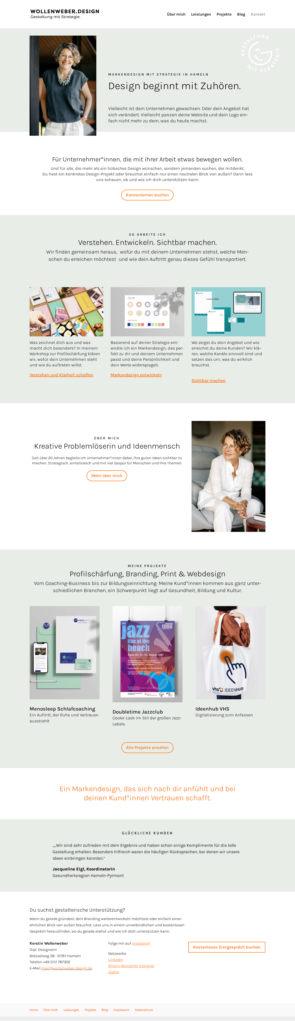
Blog (241, 15)
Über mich (176, 15)
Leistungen (201, 15)
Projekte (224, 15)
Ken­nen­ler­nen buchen (147, 194)
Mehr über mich (106, 475)
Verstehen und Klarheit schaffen (61, 374)
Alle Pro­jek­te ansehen (147, 747)
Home (34, 1010)
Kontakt (258, 15)
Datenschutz (144, 1010)
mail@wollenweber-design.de (66, 968)
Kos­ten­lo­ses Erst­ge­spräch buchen (227, 947)
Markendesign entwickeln (136, 374)
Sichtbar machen (208, 380)
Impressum (121, 1010)
